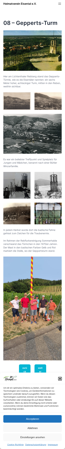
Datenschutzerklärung (35, 444)
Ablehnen (33, 428)
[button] (60, 378)
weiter (40, 370)
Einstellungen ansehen (32, 437)
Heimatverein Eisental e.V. (19, 3)
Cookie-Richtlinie (15, 444)
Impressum (53, 444)
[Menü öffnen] (60, 4)
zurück (24, 370)
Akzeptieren (32, 418)
